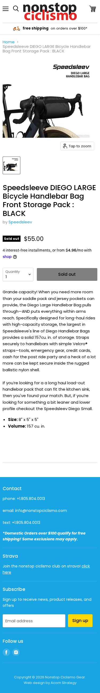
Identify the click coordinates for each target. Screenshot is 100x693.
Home (9, 42)
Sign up (80, 620)
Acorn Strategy (64, 682)
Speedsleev (20, 222)
